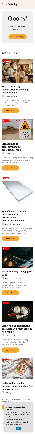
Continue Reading (10, 111)
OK (18, 429)
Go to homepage (17, 37)
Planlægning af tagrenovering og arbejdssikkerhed (11, 146)
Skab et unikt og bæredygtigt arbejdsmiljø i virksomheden (16, 89)
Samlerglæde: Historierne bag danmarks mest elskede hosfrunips (17, 328)
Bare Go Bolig (9, 4)
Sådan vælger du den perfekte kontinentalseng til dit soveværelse (17, 385)
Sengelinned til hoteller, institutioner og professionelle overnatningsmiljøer (15, 216)
